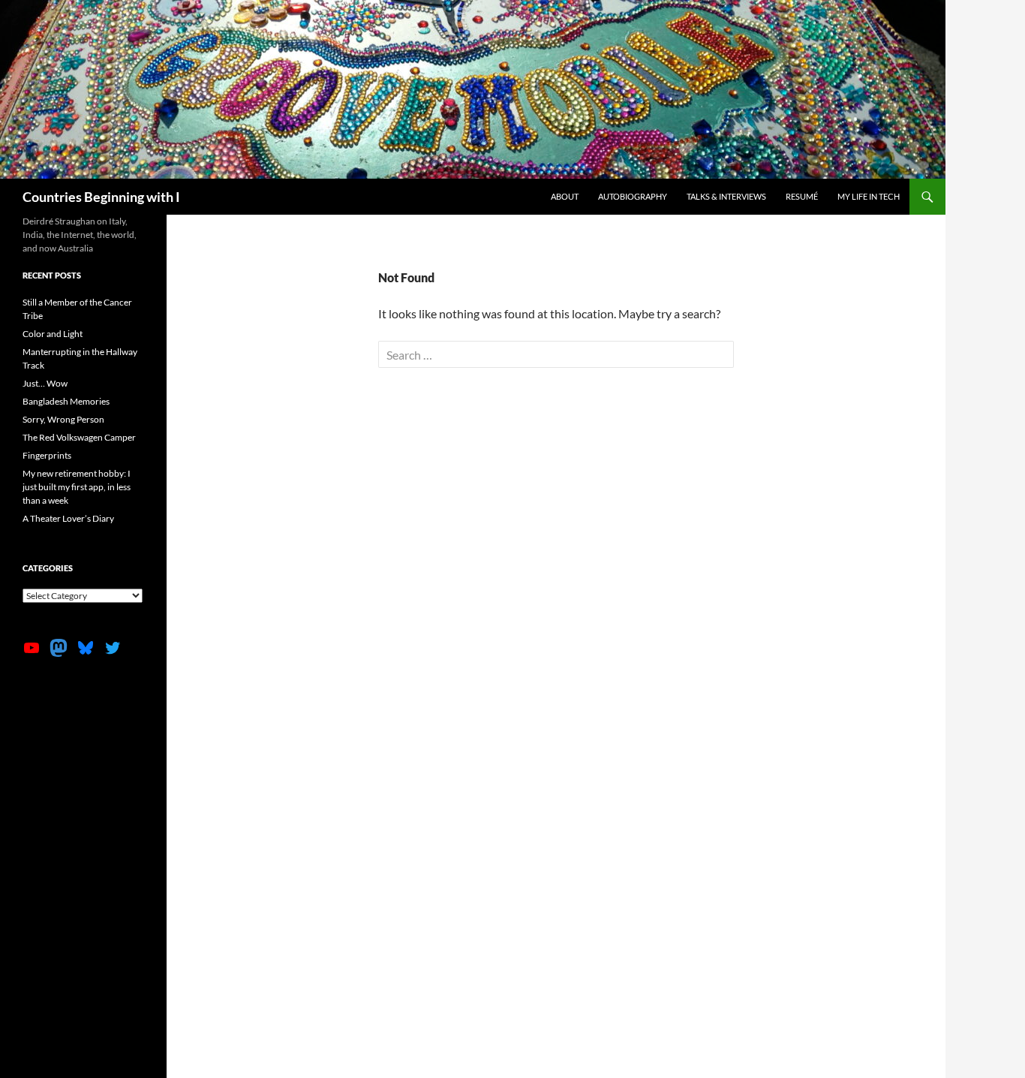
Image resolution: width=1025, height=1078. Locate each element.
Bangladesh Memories (66, 401)
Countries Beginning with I (101, 196)
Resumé (802, 196)
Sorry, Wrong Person (63, 419)
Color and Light (53, 333)
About (565, 196)
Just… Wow (45, 383)
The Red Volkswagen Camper (79, 437)
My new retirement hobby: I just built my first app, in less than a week (77, 487)
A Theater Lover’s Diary (68, 518)
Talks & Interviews (726, 196)
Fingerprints (47, 455)
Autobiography (632, 196)
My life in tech (868, 196)
